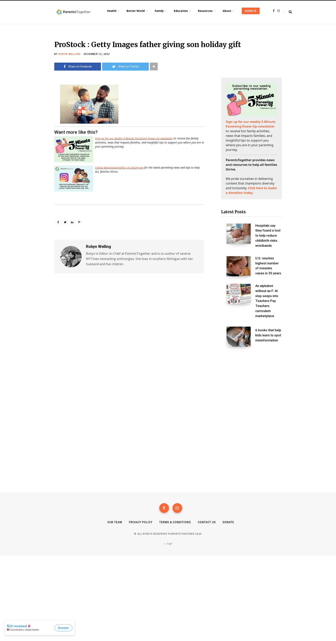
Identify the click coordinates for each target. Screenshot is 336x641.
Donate (228, 522)
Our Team (114, 522)
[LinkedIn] (72, 222)
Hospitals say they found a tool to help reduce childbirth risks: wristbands (267, 235)
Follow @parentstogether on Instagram (119, 167)
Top (169, 544)
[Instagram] (177, 508)
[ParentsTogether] (73, 12)
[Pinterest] (79, 222)
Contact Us (207, 522)
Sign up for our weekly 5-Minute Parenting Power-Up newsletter (134, 138)
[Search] (288, 12)
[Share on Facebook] (35, 98)
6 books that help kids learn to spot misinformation (268, 335)
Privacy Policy (140, 522)
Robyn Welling (69, 54)
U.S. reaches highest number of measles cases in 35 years (268, 265)
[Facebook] (164, 508)
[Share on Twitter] (35, 108)
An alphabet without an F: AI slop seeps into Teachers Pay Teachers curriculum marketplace (266, 301)
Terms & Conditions (175, 522)
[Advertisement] (251, 380)
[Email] (35, 119)
